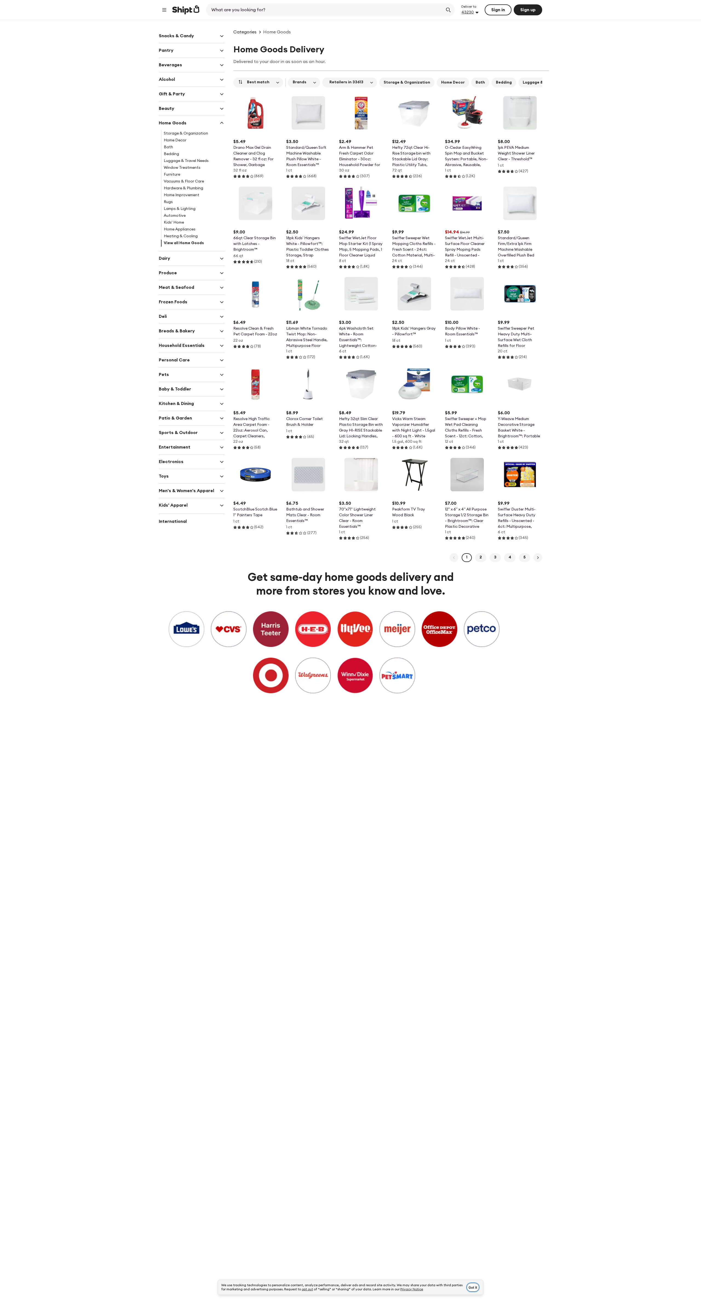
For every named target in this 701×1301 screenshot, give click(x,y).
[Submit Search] (448, 9)
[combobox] (325, 10)
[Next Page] (537, 557)
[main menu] (164, 9)
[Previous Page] (454, 557)
